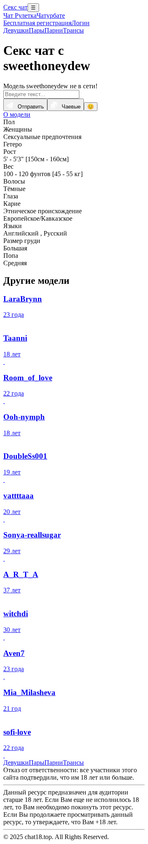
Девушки (16, 30)
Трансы (73, 30)
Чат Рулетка (20, 15)
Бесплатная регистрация (37, 22)
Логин (81, 22)
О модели (16, 114)
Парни (53, 30)
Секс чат (15, 7)
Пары (36, 30)
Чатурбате (51, 15)
